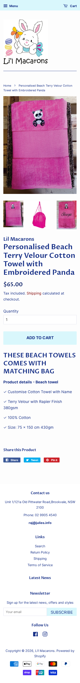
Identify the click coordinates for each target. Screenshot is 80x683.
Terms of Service (40, 565)
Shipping (34, 293)
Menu (13, 6)
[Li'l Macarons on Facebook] (35, 635)
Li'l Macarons (45, 651)
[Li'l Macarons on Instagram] (44, 635)
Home (7, 85)
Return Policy (40, 552)
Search (40, 546)
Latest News (40, 577)
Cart (73, 6)
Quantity (10, 311)
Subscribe (62, 612)
